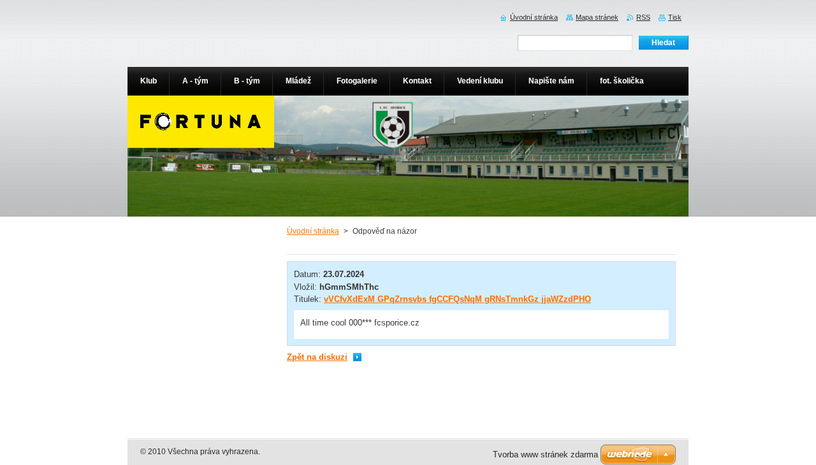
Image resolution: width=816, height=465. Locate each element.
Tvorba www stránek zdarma (545, 454)
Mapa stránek (597, 17)
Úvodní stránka (313, 231)
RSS (643, 17)
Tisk (674, 17)
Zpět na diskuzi (317, 357)
